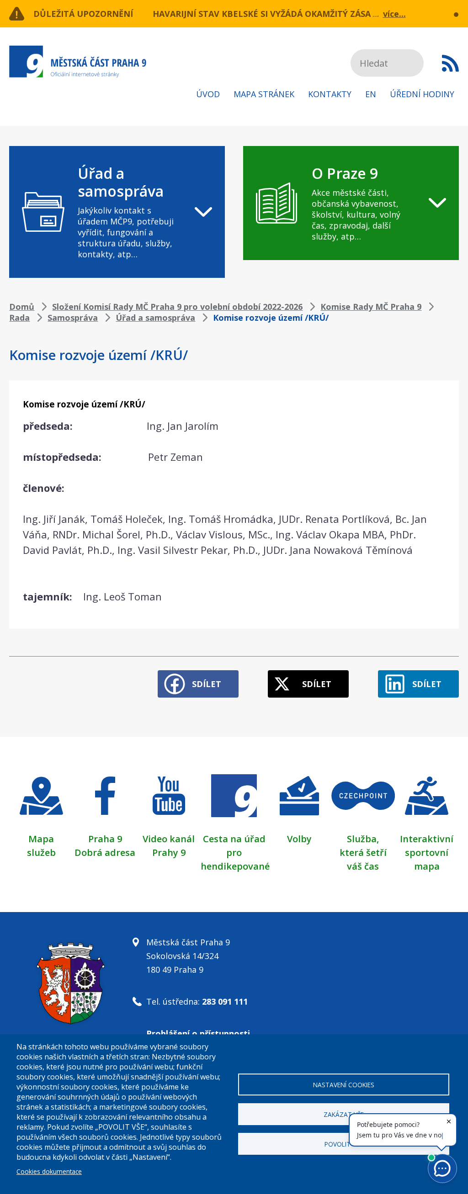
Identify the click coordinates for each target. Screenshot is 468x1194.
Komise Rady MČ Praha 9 (370, 306)
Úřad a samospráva (155, 317)
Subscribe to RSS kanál (450, 63)
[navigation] (117, 212)
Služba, (363, 839)
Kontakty (329, 94)
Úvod (208, 94)
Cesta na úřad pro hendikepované (235, 852)
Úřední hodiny (422, 94)
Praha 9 (105, 839)
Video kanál (169, 839)
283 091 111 (225, 1001)
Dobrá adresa (104, 852)
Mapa (41, 839)
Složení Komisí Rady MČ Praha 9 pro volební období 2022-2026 (177, 306)
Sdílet (206, 683)
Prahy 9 (169, 852)
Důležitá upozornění (83, 13)
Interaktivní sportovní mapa (426, 852)
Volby (299, 839)
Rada (19, 317)
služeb (41, 852)
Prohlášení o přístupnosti (198, 1033)
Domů (21, 306)
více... (394, 13)
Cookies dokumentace (49, 1171)
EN (370, 94)
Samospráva (73, 317)
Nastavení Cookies (343, 1084)
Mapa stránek (264, 94)
